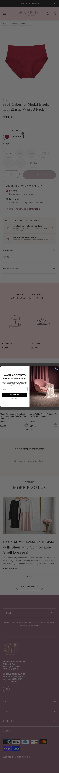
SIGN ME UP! (14, 395)
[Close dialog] (57, 368)
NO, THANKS (14, 398)
